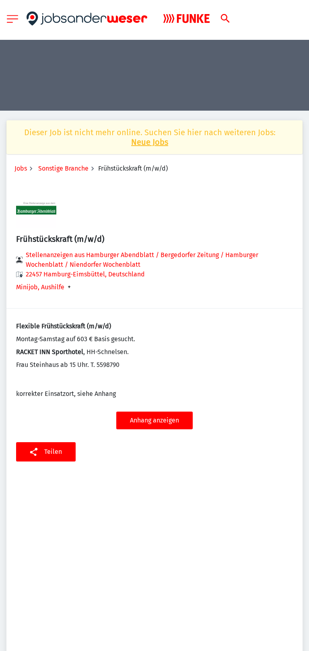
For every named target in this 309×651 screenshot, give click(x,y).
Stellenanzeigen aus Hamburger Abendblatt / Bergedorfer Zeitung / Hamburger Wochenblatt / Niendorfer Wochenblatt (142, 259)
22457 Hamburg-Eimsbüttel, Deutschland (85, 274)
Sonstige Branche (63, 168)
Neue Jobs (149, 142)
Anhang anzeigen (154, 420)
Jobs (20, 168)
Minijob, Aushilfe (40, 287)
